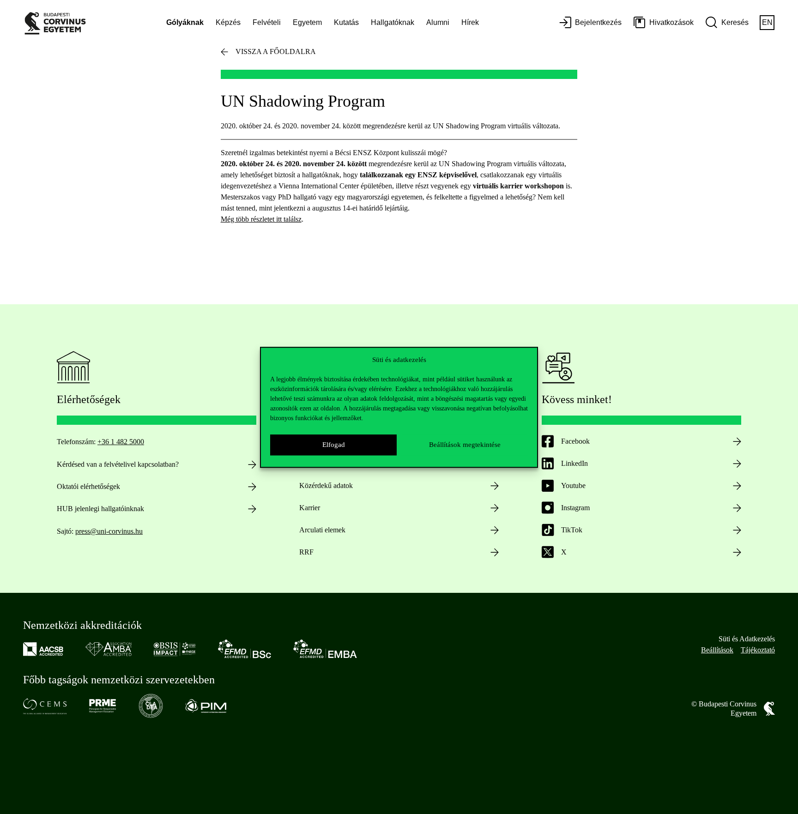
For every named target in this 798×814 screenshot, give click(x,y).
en (767, 22)
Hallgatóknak (392, 22)
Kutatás (346, 22)
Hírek (470, 22)
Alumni (437, 22)
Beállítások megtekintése (465, 444)
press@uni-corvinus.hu (109, 531)
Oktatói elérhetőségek (88, 486)
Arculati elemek (322, 530)
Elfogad (333, 444)
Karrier (309, 508)
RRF (306, 552)
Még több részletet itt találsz (261, 219)
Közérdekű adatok (326, 485)
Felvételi (267, 22)
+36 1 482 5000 (120, 442)
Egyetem (307, 22)
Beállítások (717, 650)
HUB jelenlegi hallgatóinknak (100, 509)
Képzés (228, 22)
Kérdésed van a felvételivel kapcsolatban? (118, 464)
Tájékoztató (758, 650)
